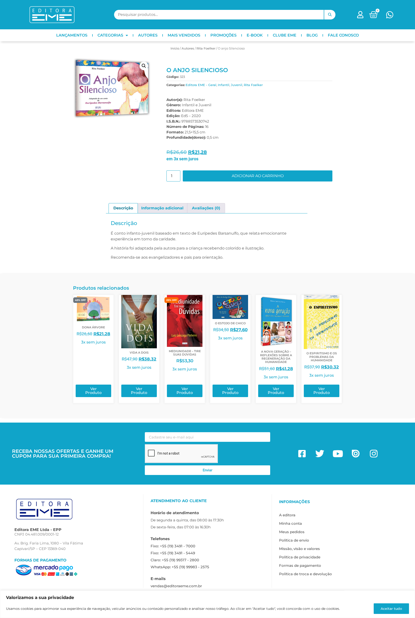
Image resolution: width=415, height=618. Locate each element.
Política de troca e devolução (305, 574)
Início (175, 48)
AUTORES (148, 35)
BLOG (312, 35)
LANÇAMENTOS (71, 35)
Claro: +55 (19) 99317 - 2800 (175, 560)
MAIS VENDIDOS (184, 35)
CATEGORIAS (110, 35)
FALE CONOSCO (343, 35)
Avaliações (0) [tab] (206, 208)
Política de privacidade (299, 557)
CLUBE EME (284, 35)
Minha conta (290, 523)
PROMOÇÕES (223, 35)
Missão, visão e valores (299, 548)
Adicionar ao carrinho (258, 176)
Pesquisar (330, 15)
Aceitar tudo (391, 608)
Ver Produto (93, 391)
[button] (144, 66)
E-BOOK (255, 35)
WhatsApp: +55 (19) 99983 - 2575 (180, 567)
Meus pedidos (292, 532)
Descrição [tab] (123, 208)
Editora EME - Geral (201, 85)
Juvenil (236, 85)
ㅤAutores (188, 48)
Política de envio (294, 540)
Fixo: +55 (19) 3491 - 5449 (173, 553)
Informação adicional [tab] (162, 208)
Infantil (223, 85)
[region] (207, 604)
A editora (287, 515)
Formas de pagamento (300, 565)
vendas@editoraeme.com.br (176, 586)
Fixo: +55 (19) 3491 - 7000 (173, 546)
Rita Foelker (205, 48)
